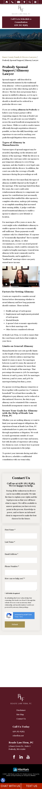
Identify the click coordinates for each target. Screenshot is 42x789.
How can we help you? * (15, 578)
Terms (21, 616)
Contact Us (21, 719)
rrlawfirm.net (18, 736)
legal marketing (17, 775)
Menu (35, 2)
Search (29, 2)
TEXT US (31, 786)
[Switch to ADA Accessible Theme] (3, 780)
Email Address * (11, 554)
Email (18, 2)
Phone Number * (12, 566)
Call (12, 2)
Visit (24, 2)
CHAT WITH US (10, 786)
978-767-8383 (26, 483)
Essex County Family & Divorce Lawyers (19, 57)
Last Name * (10, 542)
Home (7, 2)
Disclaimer (21, 710)
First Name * (10, 530)
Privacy (17, 616)
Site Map (20, 714)
